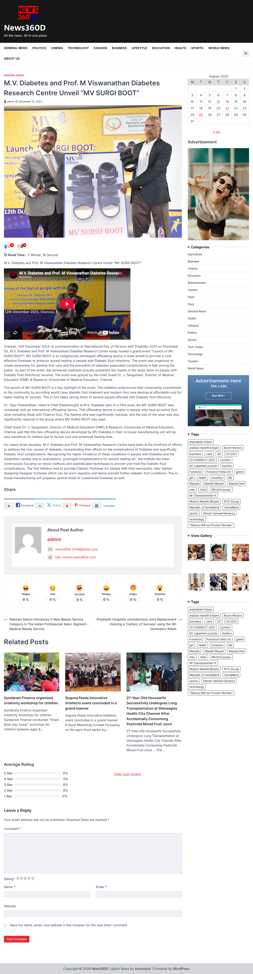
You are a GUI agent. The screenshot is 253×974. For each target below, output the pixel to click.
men (192, 489)
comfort (225, 459)
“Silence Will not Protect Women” (211, 525)
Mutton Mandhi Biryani (204, 501)
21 (227, 108)
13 (218, 102)
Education (161, 48)
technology (196, 519)
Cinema (57, 48)
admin (10, 101)
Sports (197, 48)
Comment (12, 829)
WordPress (181, 969)
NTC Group (231, 501)
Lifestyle (139, 48)
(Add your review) (127, 774)
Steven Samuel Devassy (219, 513)
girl (191, 477)
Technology (78, 48)
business (195, 454)
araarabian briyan (200, 442)
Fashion (100, 48)
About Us (12, 58)
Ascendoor (143, 969)
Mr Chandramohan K (202, 495)
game (239, 471)
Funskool (195, 471)
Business (119, 48)
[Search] (246, 53)
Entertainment (197, 283)
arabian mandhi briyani (204, 448)
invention (217, 477)
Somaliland (231, 507)
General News (15, 48)
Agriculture (195, 254)
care (209, 454)
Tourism (193, 361)
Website (10, 906)
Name (9, 887)
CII (219, 454)
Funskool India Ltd (219, 471)
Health (180, 48)
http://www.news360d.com (75, 557)
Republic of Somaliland (204, 507)
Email (101, 887)
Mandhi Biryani (214, 483)
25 (201, 115)
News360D (25, 27)
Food (191, 304)
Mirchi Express (221, 489)
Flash (191, 297)
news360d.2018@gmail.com (76, 549)
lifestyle (194, 483)
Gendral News (14, 75)
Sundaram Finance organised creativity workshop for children (31, 700)
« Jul (216, 132)
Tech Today (195, 347)
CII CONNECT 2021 (202, 459)
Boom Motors (233, 448)
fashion (227, 465)
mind (203, 489)
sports (193, 513)
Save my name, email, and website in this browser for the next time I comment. (69, 925)
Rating (9, 879)
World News (218, 48)
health (202, 477)
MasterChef (236, 483)
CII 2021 (231, 454)
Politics (39, 48)
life (230, 477)
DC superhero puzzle (203, 465)
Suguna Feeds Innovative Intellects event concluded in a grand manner (91, 703)
